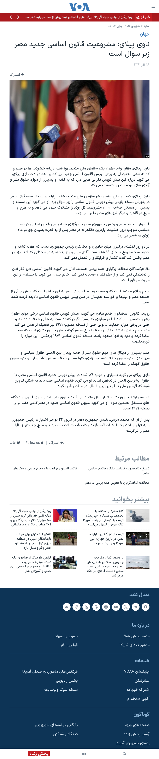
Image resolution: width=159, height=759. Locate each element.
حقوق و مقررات (66, 636)
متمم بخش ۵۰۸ (136, 636)
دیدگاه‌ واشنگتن (65, 734)
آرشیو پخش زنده (136, 734)
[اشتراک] (67, 607)
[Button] (17, 74)
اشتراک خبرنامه (137, 690)
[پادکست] (76, 607)
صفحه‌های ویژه (137, 725)
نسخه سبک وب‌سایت (61, 690)
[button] (18, 17)
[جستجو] (124, 754)
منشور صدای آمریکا (134, 645)
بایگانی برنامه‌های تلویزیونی (56, 725)
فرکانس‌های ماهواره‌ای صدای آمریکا (50, 671)
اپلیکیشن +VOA (136, 671)
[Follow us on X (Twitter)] (126, 607)
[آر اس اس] (86, 607)
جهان (144, 34)
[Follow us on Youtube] (116, 607)
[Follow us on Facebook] (145, 607)
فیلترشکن (142, 681)
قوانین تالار (69, 645)
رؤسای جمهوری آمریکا (132, 743)
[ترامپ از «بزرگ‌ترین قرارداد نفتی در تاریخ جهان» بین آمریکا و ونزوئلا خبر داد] (137, 538)
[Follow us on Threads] (96, 607)
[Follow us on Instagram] (106, 607)
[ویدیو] (84, 754)
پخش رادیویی (67, 681)
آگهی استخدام (138, 699)
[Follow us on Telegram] (136, 607)
